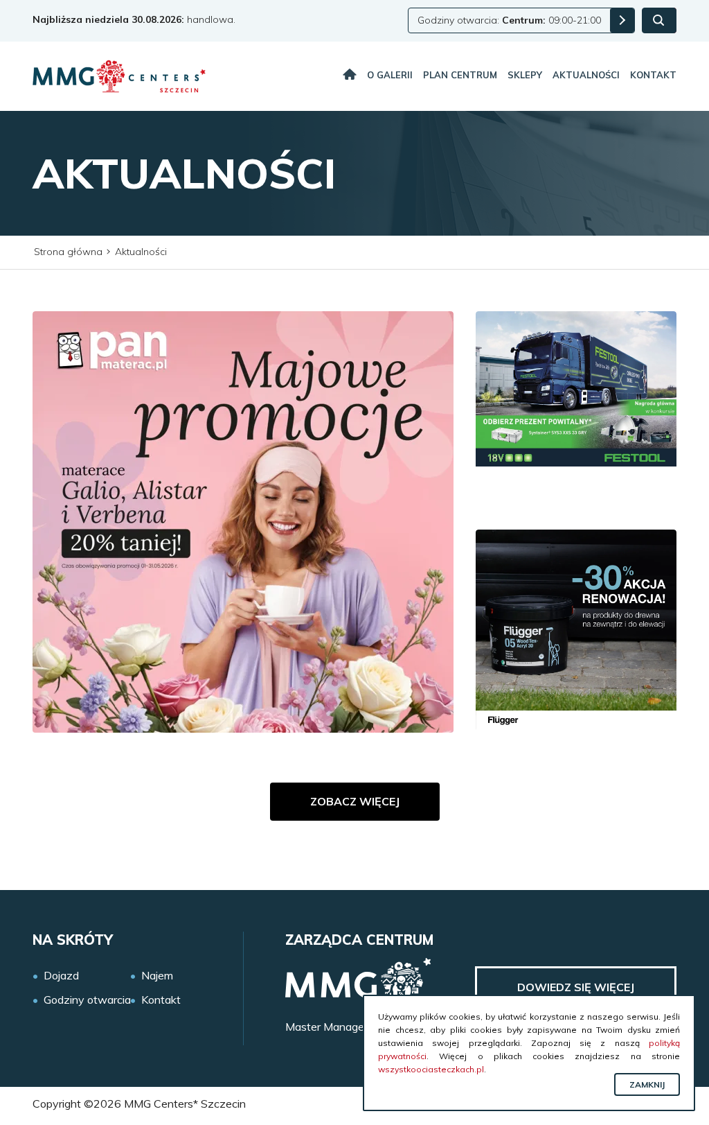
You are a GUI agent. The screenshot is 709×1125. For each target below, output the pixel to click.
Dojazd (61, 975)
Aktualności (586, 74)
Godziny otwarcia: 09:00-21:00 (509, 20)
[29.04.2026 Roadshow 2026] (576, 411)
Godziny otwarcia (87, 999)
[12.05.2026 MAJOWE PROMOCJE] (243, 522)
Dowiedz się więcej (575, 987)
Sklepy (525, 74)
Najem (157, 975)
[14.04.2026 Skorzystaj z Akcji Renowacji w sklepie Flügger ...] (576, 630)
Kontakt (653, 74)
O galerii (390, 74)
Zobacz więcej (355, 801)
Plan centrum (460, 74)
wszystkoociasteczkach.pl (431, 1069)
